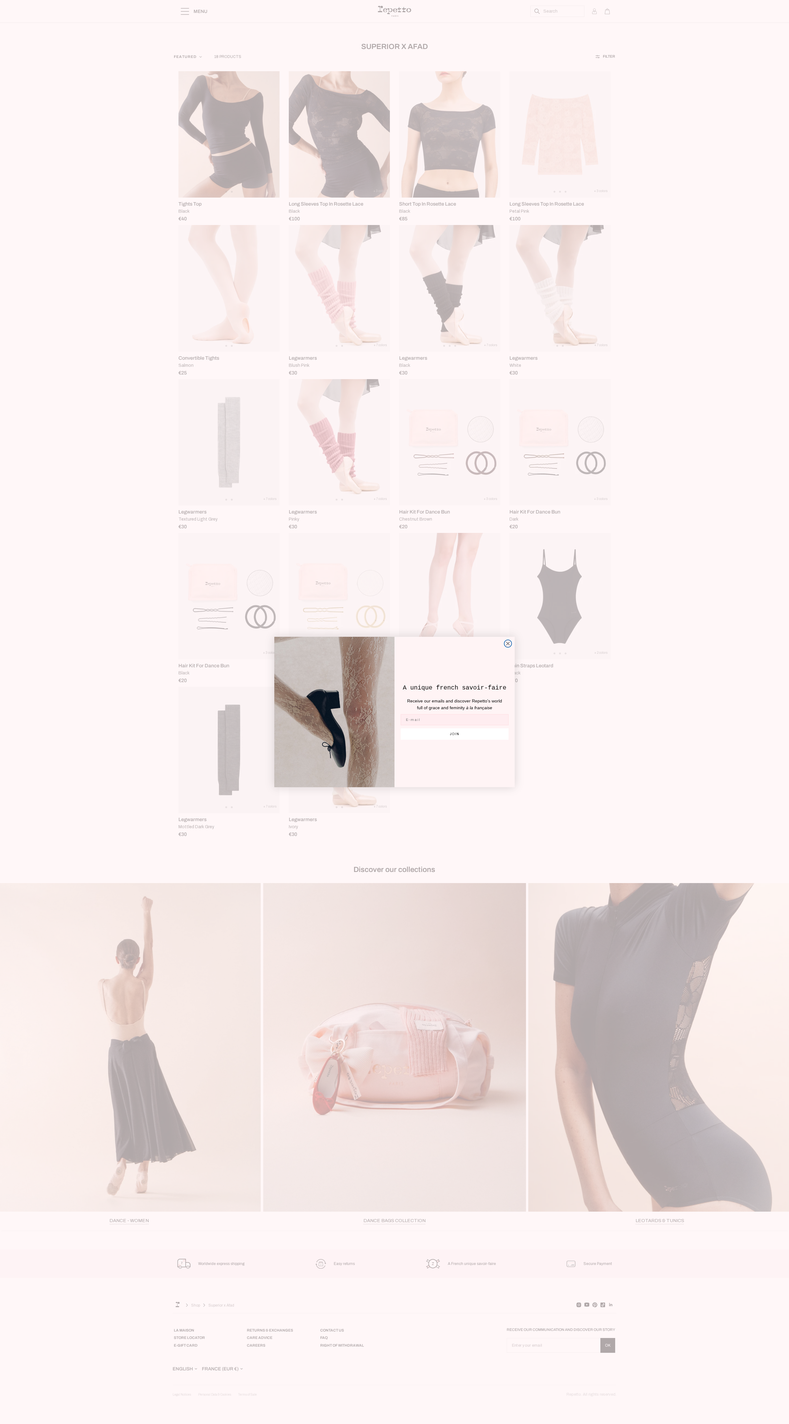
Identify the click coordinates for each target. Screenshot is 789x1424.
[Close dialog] (508, 643)
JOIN (455, 734)
